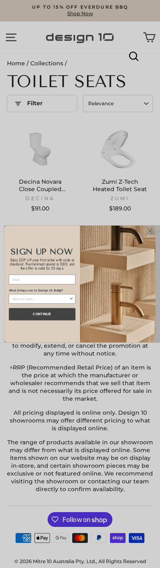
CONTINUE (42, 314)
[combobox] (41, 298)
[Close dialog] (150, 231)
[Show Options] (71, 298)
